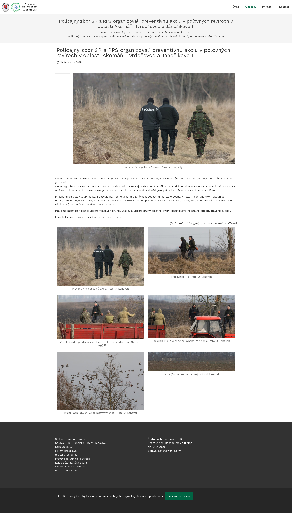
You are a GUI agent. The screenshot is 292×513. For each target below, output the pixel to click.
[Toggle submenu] (273, 6)
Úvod (104, 32)
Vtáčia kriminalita (173, 32)
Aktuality (119, 32)
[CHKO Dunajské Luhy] (19, 7)
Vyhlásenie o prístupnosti (148, 496)
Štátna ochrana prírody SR (165, 438)
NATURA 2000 (156, 446)
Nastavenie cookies (179, 496)
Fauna (151, 32)
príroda (136, 32)
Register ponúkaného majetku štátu (170, 442)
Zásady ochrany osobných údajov (109, 496)
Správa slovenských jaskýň (164, 450)
